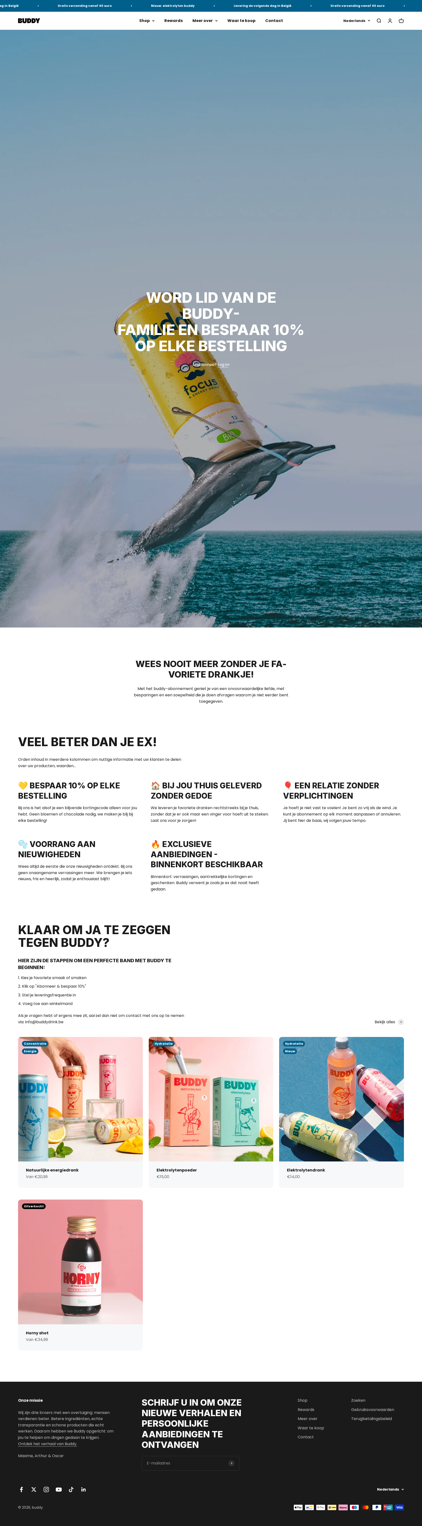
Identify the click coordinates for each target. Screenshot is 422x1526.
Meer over (202, 20)
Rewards (173, 20)
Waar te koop (241, 20)
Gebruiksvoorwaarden (372, 1409)
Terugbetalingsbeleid (371, 1418)
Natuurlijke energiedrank (52, 1170)
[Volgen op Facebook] (21, 1489)
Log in (223, 364)
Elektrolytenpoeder (177, 1170)
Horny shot (37, 1333)
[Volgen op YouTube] (58, 1489)
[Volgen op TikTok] (71, 1489)
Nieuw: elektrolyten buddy (132, 6)
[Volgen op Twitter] (34, 1489)
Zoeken (358, 1400)
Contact (274, 20)
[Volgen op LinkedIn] (83, 1489)
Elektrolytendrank (306, 1170)
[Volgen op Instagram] (46, 1489)
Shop (144, 20)
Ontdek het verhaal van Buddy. (47, 1444)
